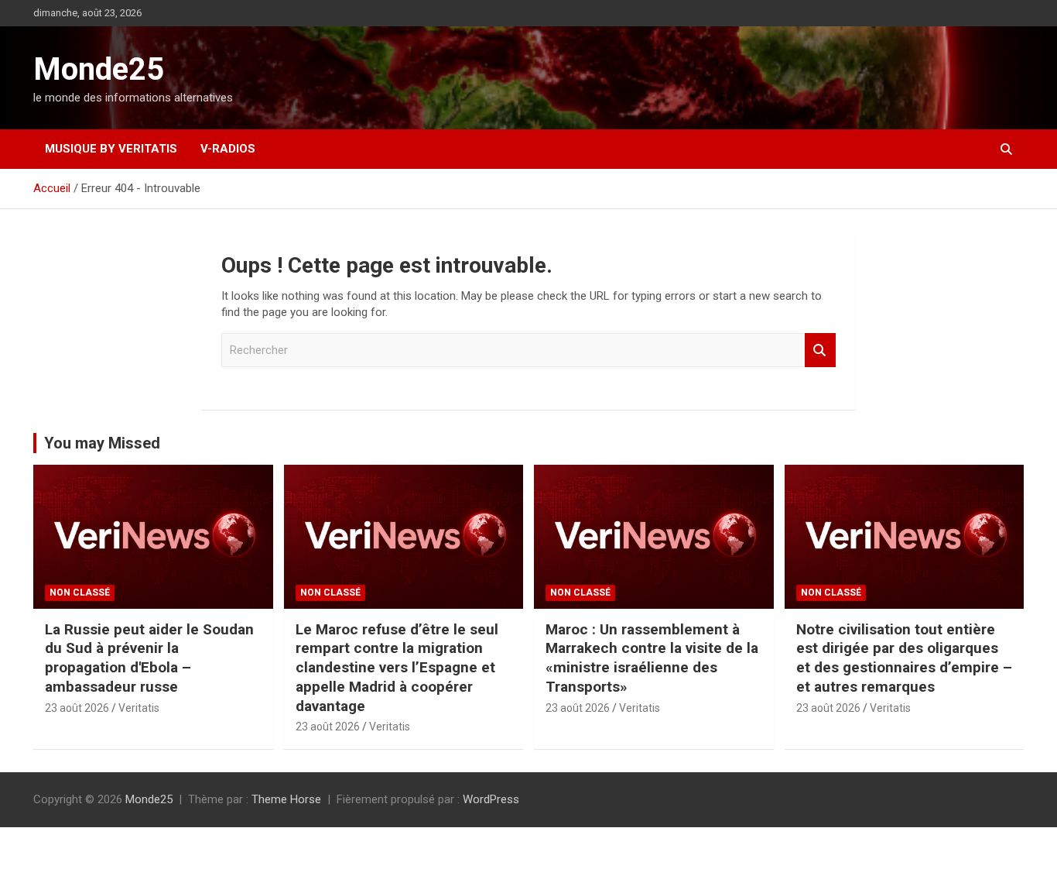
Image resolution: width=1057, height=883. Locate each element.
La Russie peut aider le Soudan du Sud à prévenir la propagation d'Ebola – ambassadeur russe (149, 658)
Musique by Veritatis (111, 149)
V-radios (227, 149)
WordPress (491, 799)
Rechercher (820, 350)
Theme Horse (286, 799)
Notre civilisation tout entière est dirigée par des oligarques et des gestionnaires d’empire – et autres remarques (904, 658)
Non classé (80, 592)
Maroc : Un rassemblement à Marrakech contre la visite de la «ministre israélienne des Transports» (652, 658)
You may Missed (102, 443)
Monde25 (98, 69)
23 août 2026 (77, 708)
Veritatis (138, 708)
